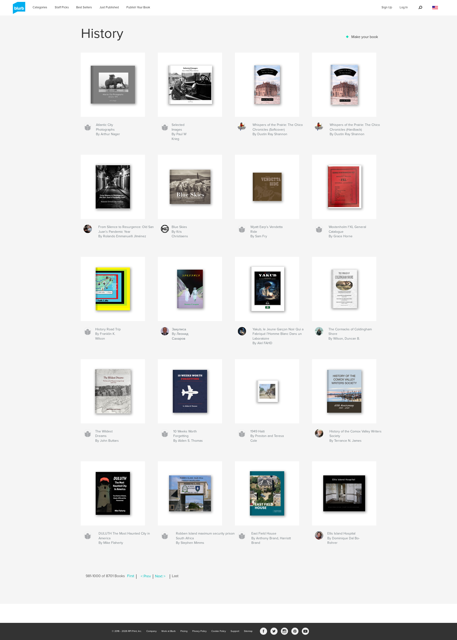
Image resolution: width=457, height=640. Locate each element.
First (130, 576)
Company (151, 631)
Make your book (364, 37)
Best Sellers (84, 7)
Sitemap (248, 631)
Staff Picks (62, 7)
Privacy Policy (199, 631)
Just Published (109, 7)
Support (235, 631)
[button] (435, 8)
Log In (404, 7)
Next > (160, 576)
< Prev (146, 576)
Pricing (184, 631)
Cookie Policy (218, 631)
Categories (40, 7)
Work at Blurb (168, 631)
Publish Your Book (138, 7)
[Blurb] (18, 10)
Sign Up (387, 7)
